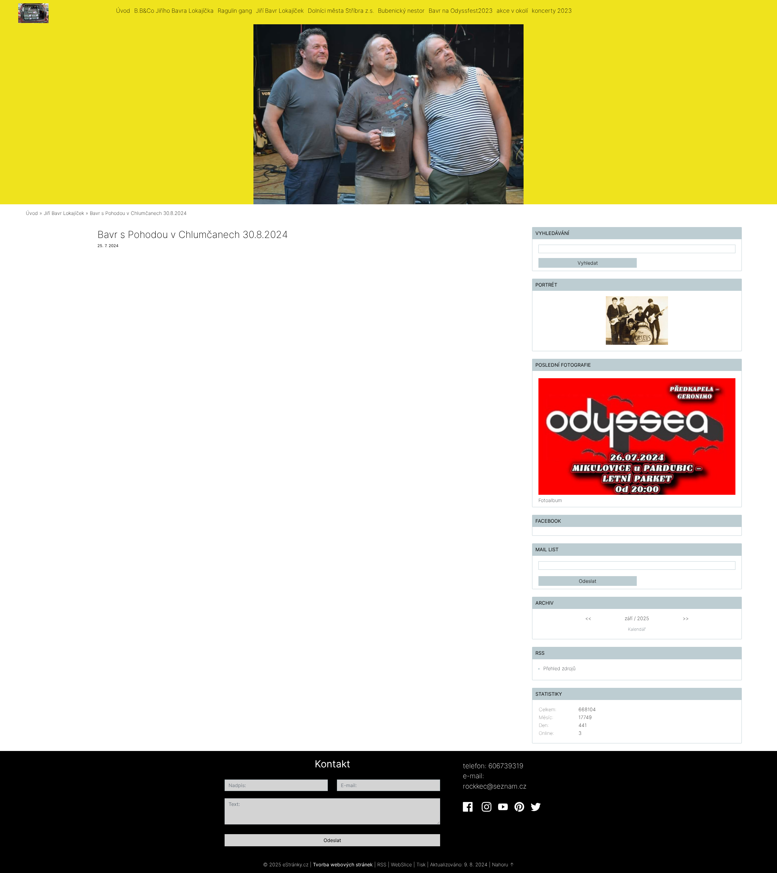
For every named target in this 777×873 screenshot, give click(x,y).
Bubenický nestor (401, 10)
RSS (381, 864)
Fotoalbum (550, 500)
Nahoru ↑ (503, 864)
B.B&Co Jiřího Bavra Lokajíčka (174, 10)
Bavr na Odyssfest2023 (461, 10)
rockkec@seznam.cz (495, 786)
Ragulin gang (235, 10)
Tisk (421, 864)
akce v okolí (512, 10)
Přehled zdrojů (559, 668)
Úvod (123, 10)
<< (588, 618)
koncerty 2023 (552, 10)
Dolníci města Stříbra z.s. (341, 10)
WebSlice (401, 864)
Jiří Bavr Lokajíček (280, 10)
